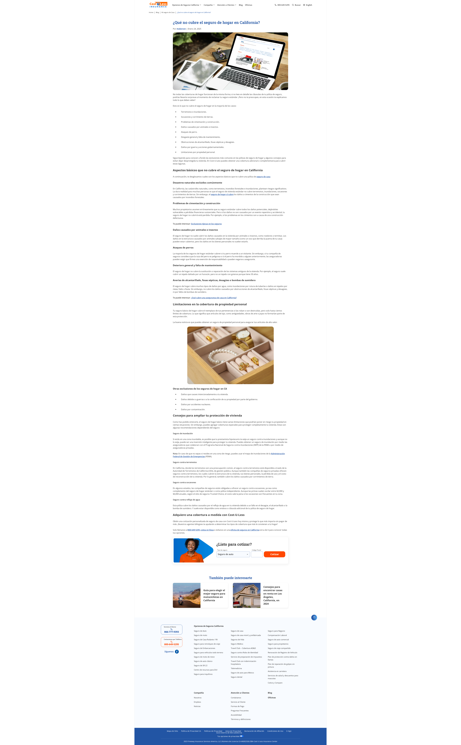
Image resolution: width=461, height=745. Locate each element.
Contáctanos (236, 697)
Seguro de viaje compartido (279, 648)
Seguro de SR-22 (200, 665)
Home (151, 12)
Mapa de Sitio (172, 731)
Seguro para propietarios (278, 644)
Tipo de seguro (222, 550)
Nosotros (197, 697)
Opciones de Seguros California (185, 5)
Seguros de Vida (237, 639)
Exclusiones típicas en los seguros (206, 223)
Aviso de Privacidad (233, 731)
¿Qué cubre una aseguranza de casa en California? (214, 297)
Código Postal (256, 550)
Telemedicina (236, 668)
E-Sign (288, 731)
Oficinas (248, 5)
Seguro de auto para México (242, 672)
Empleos (197, 702)
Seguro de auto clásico (203, 661)
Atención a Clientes (225, 5)
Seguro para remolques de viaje (207, 644)
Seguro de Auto (200, 631)
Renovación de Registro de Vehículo (282, 652)
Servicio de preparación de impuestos (246, 657)
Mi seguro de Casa (167, 12)
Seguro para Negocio (276, 631)
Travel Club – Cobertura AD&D (243, 648)
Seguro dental (236, 677)
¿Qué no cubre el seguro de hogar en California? (194, 12)
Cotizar (274, 554)
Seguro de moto (200, 635)
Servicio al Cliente (238, 702)
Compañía (208, 5)
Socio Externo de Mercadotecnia (229, 733)
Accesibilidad (236, 715)
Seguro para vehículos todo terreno (208, 652)
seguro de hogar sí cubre (222, 194)
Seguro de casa (237, 631)
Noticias (197, 706)
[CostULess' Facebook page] (177, 652)
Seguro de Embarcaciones (204, 648)
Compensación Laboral (277, 635)
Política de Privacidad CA (191, 731)
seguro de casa (263, 176)
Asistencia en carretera (277, 671)
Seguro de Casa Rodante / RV (206, 639)
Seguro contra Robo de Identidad (244, 652)
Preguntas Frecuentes (240, 710)
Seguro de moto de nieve (204, 657)
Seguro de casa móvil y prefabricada (246, 635)
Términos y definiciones (241, 719)
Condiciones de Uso (275, 731)
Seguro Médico (237, 644)
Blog (241, 5)
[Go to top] (314, 617)
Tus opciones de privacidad (228, 736)
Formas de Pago (237, 706)
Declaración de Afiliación (254, 731)
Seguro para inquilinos (203, 674)
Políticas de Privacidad (213, 731)
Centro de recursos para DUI (205, 670)
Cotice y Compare (275, 683)
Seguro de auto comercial (278, 639)
